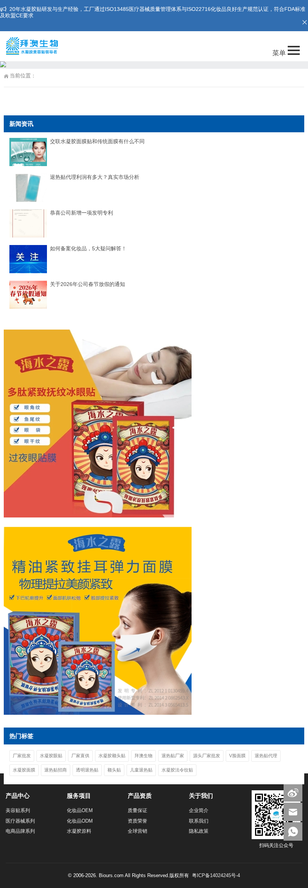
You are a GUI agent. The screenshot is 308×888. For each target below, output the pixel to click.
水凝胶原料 (79, 831)
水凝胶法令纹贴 (177, 770)
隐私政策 (198, 831)
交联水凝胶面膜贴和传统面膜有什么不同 (97, 141)
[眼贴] (98, 516)
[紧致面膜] (98, 713)
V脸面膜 (237, 755)
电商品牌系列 (20, 831)
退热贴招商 (55, 770)
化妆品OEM (80, 810)
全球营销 (137, 831)
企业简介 (198, 810)
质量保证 (137, 810)
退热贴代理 (266, 755)
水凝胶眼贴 (51, 755)
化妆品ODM (80, 821)
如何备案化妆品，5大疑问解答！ (88, 248)
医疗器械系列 (20, 821)
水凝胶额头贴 (111, 755)
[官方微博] (293, 792)
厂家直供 (80, 755)
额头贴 (114, 770)
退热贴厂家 (173, 755)
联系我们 (198, 821)
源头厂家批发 (206, 755)
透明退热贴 (87, 770)
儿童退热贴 (141, 770)
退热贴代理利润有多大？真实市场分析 (94, 177)
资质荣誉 (137, 821)
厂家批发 (22, 755)
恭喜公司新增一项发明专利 (81, 213)
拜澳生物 (143, 755)
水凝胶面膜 (24, 770)
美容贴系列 (18, 810)
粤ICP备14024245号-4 (216, 875)
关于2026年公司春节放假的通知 (87, 284)
